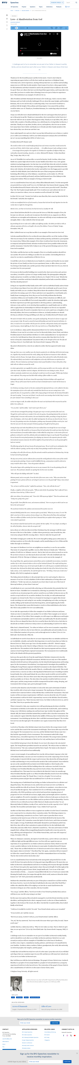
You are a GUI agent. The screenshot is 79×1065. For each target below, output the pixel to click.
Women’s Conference (27, 1042)
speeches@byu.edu (7, 1038)
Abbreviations (5, 1041)
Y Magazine (47, 1040)
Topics (41, 7)
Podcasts (58, 7)
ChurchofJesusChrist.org (50, 1032)
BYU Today (46, 1037)
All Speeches (14, 7)
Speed (61, 27)
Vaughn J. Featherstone (19, 1009)
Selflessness (19, 997)
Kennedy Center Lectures (28, 1045)
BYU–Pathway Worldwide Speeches (30, 1037)
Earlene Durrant (25, 10)
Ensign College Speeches (28, 1040)
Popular (24, 7)
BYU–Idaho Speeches (27, 1034)
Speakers (32, 7)
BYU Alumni (47, 1034)
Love (13, 997)
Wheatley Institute (26, 1048)
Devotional (14, 15)
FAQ (3, 1046)
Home (11, 10)
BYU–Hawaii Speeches (27, 1032)
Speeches (14, 2)
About (3, 1044)
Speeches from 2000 (35, 997)
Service (26, 997)
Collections (49, 7)
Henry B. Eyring (45, 1009)
